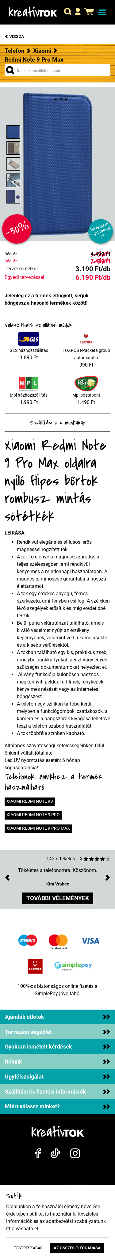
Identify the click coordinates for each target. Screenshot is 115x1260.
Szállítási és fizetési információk (45, 1092)
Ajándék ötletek (24, 1017)
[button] (67, 12)
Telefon (15, 50)
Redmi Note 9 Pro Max (34, 59)
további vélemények (57, 898)
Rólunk (13, 1062)
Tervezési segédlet (28, 1032)
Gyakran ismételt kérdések (38, 1047)
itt (8, 1228)
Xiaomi (42, 50)
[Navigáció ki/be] (102, 12)
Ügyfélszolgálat (24, 1077)
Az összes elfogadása (77, 1248)
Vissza (16, 36)
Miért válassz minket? (32, 1106)
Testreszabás (28, 1248)
